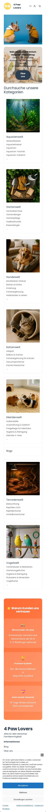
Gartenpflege (13, 218)
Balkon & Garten (14, 354)
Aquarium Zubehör (15, 155)
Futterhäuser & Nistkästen (19, 566)
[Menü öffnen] (30, 6)
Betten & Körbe (14, 284)
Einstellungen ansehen (23, 799)
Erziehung (11, 288)
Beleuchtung (12, 503)
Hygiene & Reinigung (16, 431)
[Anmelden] (34, 6)
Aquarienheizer (14, 144)
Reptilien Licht (13, 507)
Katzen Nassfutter (15, 365)
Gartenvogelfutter (15, 570)
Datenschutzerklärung (24, 805)
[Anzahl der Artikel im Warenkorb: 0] (39, 6)
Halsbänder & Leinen (16, 295)
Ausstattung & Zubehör (18, 424)
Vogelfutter (12, 581)
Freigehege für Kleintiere (18, 428)
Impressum (39, 805)
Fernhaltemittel (14, 211)
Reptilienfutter (13, 510)
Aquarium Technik (15, 151)
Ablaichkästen (13, 140)
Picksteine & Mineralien (17, 577)
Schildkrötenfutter (15, 514)
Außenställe (12, 421)
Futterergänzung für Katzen (20, 358)
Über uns (23, 75)
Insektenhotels (13, 221)
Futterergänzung (14, 291)
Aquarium (11, 147)
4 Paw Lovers (17, 6)
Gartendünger (13, 214)
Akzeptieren (23, 785)
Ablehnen (23, 792)
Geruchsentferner (15, 361)
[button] (42, 755)
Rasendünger (13, 225)
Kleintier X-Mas (14, 435)
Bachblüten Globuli (16, 281)
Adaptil (10, 351)
